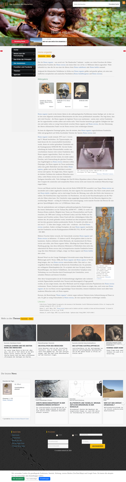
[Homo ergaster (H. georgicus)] (124, 51)
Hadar (4, 400)
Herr (60, 435)
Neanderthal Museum (120, 10)
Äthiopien (10, 400)
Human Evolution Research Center (20, 418)
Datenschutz (16, 438)
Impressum (15, 435)
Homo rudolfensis (80, 67)
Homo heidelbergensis (81, 74)
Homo (48, 56)
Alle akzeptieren (18, 479)
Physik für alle (17, 440)
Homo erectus (61, 65)
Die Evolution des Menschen (21, 4)
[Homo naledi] (1, 51)
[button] (110, 41)
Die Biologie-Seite (18, 443)
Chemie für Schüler (18, 446)
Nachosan (99, 174)
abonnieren (97, 446)
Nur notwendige (31, 479)
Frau (76, 435)
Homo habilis (94, 67)
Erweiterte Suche (114, 4)
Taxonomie (42, 56)
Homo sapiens (81, 260)
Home (16, 50)
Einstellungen (44, 479)
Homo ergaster (48, 62)
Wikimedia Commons (108, 174)
